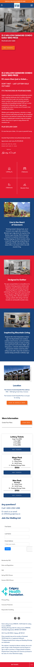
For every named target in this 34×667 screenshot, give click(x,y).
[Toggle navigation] (31, 5)
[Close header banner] (32, 1)
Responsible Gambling (8, 609)
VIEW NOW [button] (26, 422)
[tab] (14, 30)
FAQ (3, 570)
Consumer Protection (7, 604)
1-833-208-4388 (13, 508)
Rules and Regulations (7, 565)
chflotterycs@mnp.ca (12, 514)
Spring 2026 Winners (7, 575)
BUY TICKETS (8, 47)
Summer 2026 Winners (8, 580)
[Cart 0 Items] (2, 5)
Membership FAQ (6, 560)
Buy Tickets (17, 449)
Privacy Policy (5, 600)
